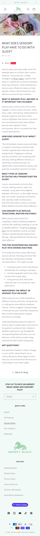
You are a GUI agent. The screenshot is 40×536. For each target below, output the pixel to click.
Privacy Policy (9, 479)
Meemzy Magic (16, 532)
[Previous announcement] (4, 2)
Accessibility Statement (13, 495)
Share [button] (10, 63)
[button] (5, 9)
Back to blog (21, 372)
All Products (9, 417)
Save (14, 63)
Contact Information (12, 490)
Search (7, 412)
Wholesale (8, 434)
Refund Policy (9, 473)
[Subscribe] (33, 397)
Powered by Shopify (27, 532)
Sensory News (9, 423)
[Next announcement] (36, 2)
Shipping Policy (10, 468)
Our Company (9, 428)
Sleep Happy (18, 78)
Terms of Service (11, 484)
